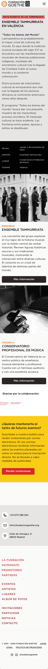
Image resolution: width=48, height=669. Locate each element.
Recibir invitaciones (18, 471)
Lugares (8, 594)
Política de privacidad (29, 647)
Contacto (10, 623)
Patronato (10, 565)
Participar (10, 613)
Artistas (9, 589)
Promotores (12, 570)
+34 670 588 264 (18, 515)
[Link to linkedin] (16, 654)
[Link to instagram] (12, 654)
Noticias (9, 618)
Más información (30, 280)
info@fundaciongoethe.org (24, 525)
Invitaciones (12, 608)
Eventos (8, 584)
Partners (9, 575)
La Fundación (13, 560)
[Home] (15, 4)
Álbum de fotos (14, 599)
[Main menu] (44, 4)
